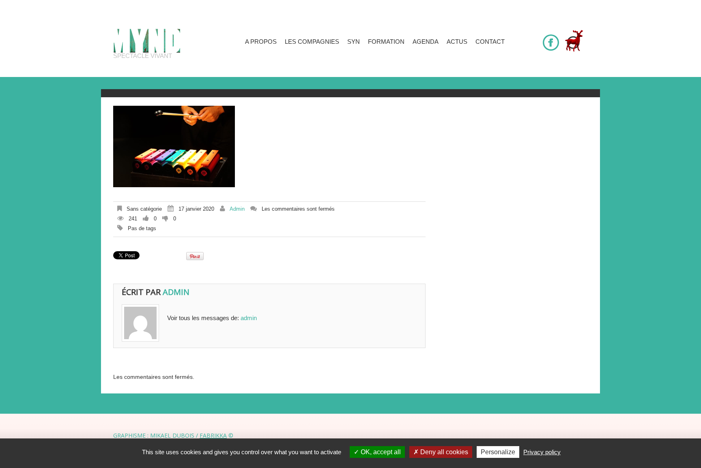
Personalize (498, 452)
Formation (386, 41)
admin (237, 209)
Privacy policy (542, 452)
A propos (261, 41)
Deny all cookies (443, 452)
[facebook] (551, 39)
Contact (490, 41)
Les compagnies (312, 41)
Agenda (426, 41)
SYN (353, 41)
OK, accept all (380, 452)
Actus (457, 41)
